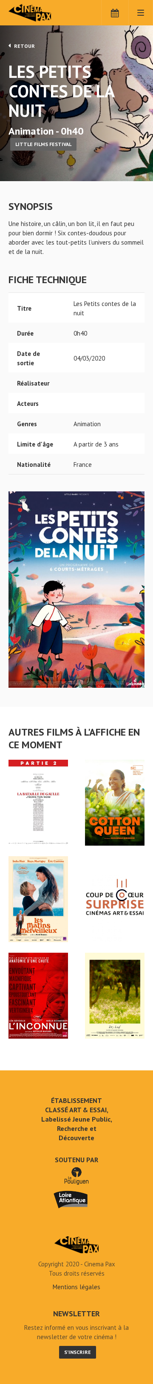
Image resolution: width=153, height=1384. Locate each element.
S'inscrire (77, 1352)
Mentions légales (76, 1287)
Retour (24, 46)
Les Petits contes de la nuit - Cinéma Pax (76, 1244)
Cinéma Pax (43, 12)
